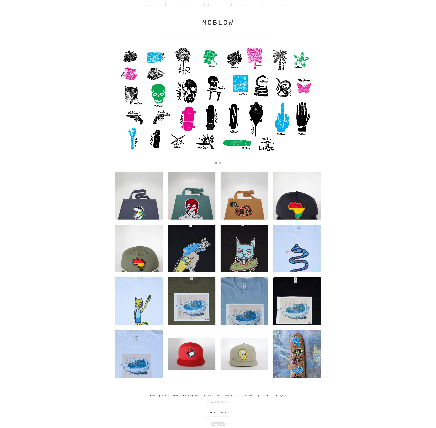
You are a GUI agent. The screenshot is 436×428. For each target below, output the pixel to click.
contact (204, 5)
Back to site (218, 413)
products (152, 5)
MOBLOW (218, 23)
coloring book (185, 5)
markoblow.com (236, 5)
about (167, 5)
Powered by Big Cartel (218, 424)
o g (253, 5)
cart (218, 5)
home (152, 395)
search (228, 395)
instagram (283, 5)
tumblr (266, 5)
